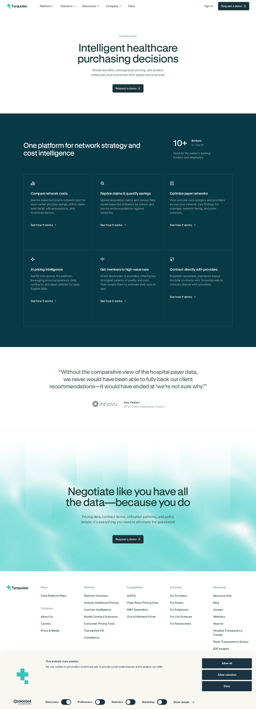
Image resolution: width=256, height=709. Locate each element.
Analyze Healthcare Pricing (101, 602)
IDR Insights (221, 648)
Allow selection (227, 674)
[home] (17, 6)
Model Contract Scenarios (101, 616)
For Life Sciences (181, 616)
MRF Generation (137, 609)
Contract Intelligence (97, 609)
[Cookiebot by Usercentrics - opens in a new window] (22, 702)
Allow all (227, 663)
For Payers (177, 602)
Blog (216, 602)
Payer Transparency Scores (231, 641)
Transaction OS (94, 630)
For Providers (178, 595)
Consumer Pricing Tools (99, 623)
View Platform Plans (53, 595)
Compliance (91, 637)
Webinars (219, 616)
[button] (47, 6)
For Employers (179, 609)
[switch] (100, 702)
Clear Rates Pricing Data (142, 602)
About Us (47, 616)
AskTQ (131, 595)
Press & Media (50, 630)
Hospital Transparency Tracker (227, 632)
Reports (218, 623)
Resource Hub (222, 595)
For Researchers (180, 623)
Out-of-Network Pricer (141, 616)
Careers (46, 623)
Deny (227, 686)
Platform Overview (96, 595)
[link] (131, 6)
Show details (181, 702)
